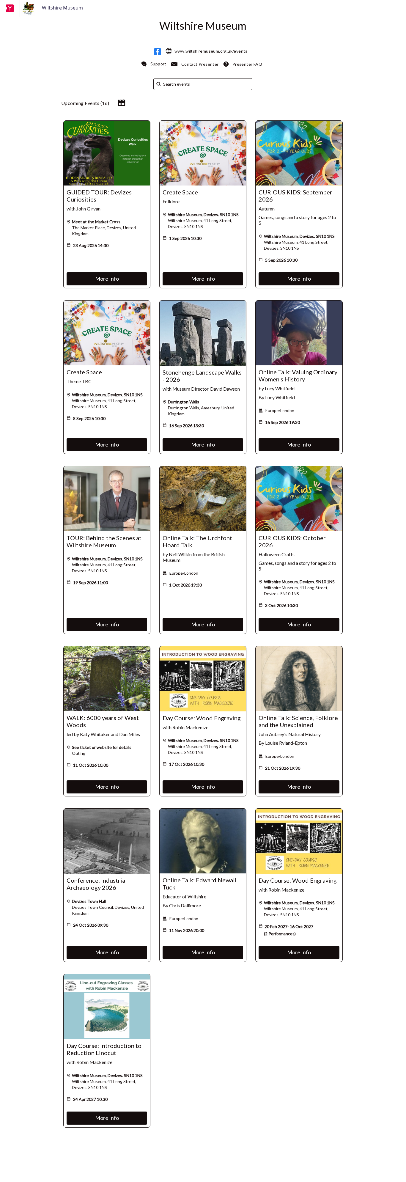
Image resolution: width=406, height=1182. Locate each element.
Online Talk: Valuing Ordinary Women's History (298, 375)
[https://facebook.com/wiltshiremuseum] (157, 51)
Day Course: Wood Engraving (202, 718)
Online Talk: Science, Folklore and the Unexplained (298, 721)
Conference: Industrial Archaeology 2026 (97, 884)
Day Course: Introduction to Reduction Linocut (104, 1049)
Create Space (180, 192)
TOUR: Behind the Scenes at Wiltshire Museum (104, 541)
